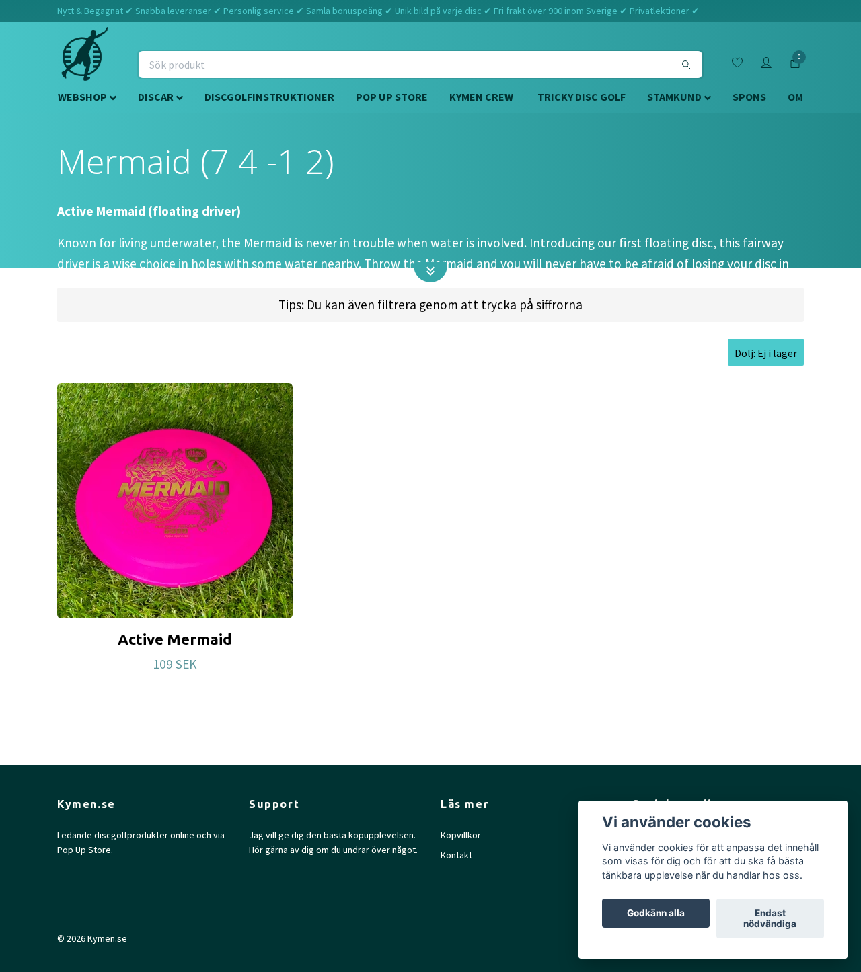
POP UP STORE (392, 97)
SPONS (749, 97)
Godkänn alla (656, 913)
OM (795, 97)
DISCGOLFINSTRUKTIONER (269, 97)
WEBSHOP (82, 97)
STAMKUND (674, 97)
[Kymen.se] (85, 64)
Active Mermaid (175, 639)
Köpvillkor (461, 835)
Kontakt (456, 855)
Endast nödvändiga (769, 919)
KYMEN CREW (481, 97)
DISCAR (156, 97)
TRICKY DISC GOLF (581, 97)
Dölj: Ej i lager (766, 353)
